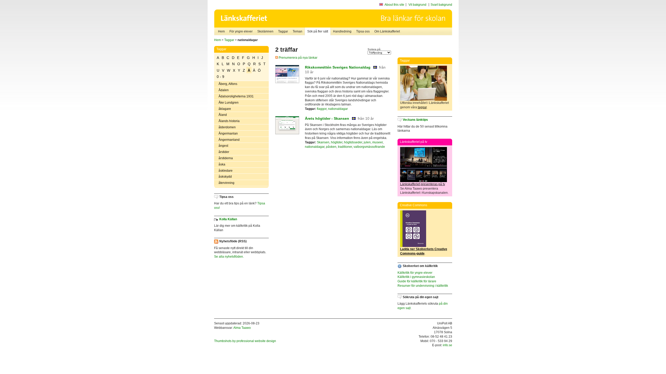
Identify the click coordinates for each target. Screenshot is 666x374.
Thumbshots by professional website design (245, 341)
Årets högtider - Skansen (327, 118)
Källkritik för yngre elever (415, 273)
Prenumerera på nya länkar (297, 57)
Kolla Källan (228, 219)
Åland (223, 115)
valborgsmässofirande (369, 147)
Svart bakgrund (441, 4)
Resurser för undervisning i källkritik (423, 286)
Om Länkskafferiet (387, 31)
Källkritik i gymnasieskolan (416, 277)
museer (377, 142)
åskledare (226, 170)
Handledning (342, 31)
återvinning (226, 183)
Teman (297, 31)
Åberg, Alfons (228, 84)
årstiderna (226, 158)
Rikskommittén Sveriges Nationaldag (337, 67)
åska (222, 164)
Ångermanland (229, 140)
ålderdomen (227, 127)
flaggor (321, 109)
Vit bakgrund (417, 4)
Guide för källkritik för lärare (417, 281)
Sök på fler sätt (317, 31)
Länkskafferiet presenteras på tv (422, 184)
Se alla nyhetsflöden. (229, 256)
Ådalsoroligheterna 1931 (236, 96)
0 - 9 (220, 77)
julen (367, 142)
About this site (394, 4)
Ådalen (224, 90)
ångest (223, 146)
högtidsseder (353, 142)
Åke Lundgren (229, 102)
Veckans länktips (415, 120)
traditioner (345, 147)
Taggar (283, 31)
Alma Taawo (242, 328)
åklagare (225, 109)
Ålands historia (229, 121)
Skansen (323, 142)
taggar (422, 107)
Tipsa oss (363, 31)
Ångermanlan (228, 133)
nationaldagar (338, 109)
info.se (447, 345)
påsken (331, 147)
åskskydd (225, 176)
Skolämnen (265, 31)
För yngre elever (241, 31)
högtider (336, 142)
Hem (221, 31)
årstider (224, 152)
